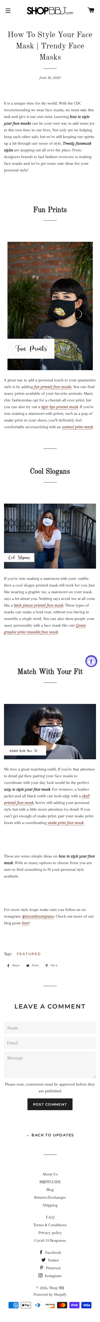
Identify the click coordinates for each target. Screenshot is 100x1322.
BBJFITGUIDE (50, 1181)
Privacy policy (50, 1232)
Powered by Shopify (50, 1294)
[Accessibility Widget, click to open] (91, 661)
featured (29, 954)
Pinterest (53, 1268)
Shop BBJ (56, 1287)
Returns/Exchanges (50, 1197)
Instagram (53, 1275)
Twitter (53, 1260)
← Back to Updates (50, 1135)
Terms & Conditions (50, 1225)
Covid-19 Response (50, 1240)
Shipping (50, 1205)
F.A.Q (50, 1217)
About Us (50, 1174)
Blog (50, 1189)
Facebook (52, 1252)
